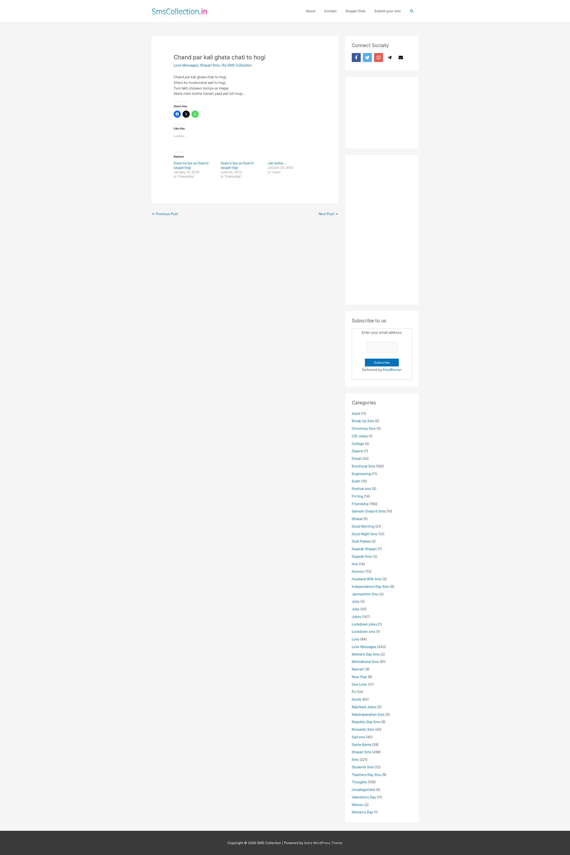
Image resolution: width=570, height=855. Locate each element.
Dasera (357, 451)
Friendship (360, 504)
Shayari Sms (210, 65)
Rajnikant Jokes (364, 707)
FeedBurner (392, 370)
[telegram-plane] (390, 57)
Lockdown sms (363, 631)
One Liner (359, 684)
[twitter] (368, 57)
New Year (359, 677)
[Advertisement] (385, 112)
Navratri (358, 669)
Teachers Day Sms (366, 775)
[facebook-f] (357, 57)
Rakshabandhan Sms (368, 714)
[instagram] (379, 57)
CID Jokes (360, 436)
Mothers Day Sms (366, 654)
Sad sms (358, 737)
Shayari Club (355, 11)
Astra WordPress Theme (323, 843)
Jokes (356, 617)
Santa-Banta (361, 744)
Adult (356, 413)
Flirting (357, 496)
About (310, 11)
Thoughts (359, 782)
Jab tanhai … (277, 163)
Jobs (355, 601)
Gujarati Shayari (364, 549)
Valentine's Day (364, 797)
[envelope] (401, 57)
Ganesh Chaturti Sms (368, 511)
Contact (330, 11)
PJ (354, 692)
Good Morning (363, 526)
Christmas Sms (364, 428)
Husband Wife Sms (367, 579)
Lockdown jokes (364, 624)
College (358, 444)
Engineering (361, 474)
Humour (358, 571)
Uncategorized (363, 789)
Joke (355, 609)
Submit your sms (387, 11)
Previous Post (165, 214)
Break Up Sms (363, 421)
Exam (356, 481)
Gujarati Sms (362, 556)
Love (355, 639)
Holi (355, 564)
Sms (355, 759)
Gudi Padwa (361, 541)
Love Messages (186, 65)
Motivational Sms (365, 662)
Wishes (357, 805)
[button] (412, 11)
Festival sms (361, 489)
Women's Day (362, 812)
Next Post (328, 214)
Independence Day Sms (370, 586)
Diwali (356, 458)
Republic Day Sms (366, 722)
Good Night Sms (364, 534)
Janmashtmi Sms (365, 594)
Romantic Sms (363, 729)
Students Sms (363, 767)
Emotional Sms (363, 466)
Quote (356, 699)
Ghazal (357, 519)
